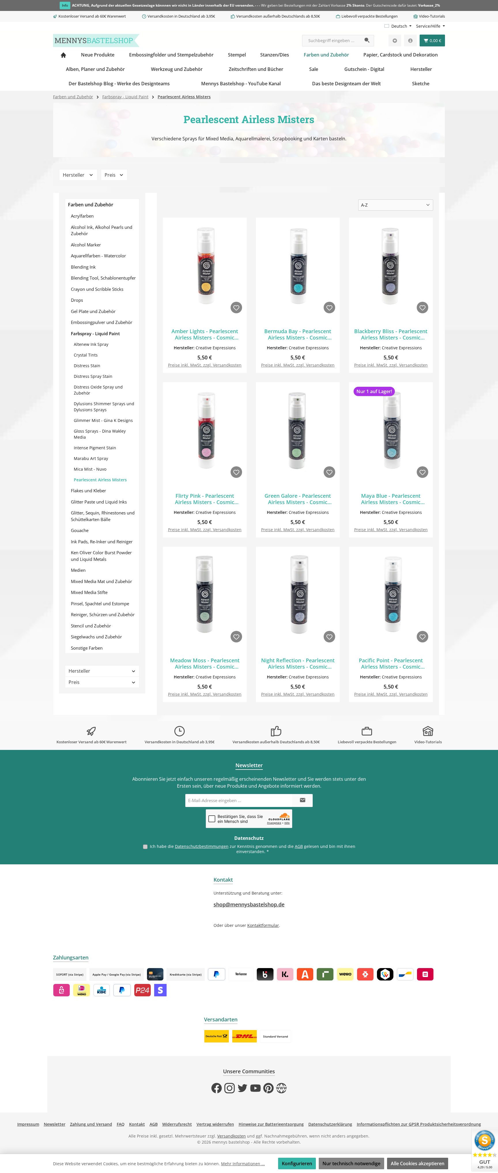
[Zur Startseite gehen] (96, 40)
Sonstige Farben (87, 648)
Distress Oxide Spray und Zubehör (98, 390)
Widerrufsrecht (177, 1124)
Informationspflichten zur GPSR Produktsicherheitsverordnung (419, 1124)
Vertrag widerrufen (215, 1124)
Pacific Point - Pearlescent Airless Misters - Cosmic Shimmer (391, 663)
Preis (111, 175)
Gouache (79, 530)
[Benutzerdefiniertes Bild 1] (216, 1036)
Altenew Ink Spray (91, 344)
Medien (78, 570)
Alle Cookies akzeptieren (417, 1163)
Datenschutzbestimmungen (202, 846)
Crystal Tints (86, 355)
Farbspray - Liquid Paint (95, 333)
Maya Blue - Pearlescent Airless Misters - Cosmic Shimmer (390, 499)
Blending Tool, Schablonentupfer (103, 278)
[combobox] (331, 40)
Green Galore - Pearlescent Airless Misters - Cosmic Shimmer (298, 499)
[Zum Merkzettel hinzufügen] (236, 307)
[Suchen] (367, 40)
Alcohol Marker (86, 245)
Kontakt (137, 1124)
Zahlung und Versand (91, 1124)
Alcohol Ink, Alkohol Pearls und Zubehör (101, 230)
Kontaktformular (263, 925)
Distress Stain (87, 365)
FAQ (120, 1124)
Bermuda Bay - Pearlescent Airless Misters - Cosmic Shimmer (297, 334)
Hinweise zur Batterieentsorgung (271, 1124)
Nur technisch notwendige (351, 1163)
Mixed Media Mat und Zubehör (101, 581)
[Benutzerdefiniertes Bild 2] (244, 1036)
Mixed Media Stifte (89, 592)
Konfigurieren (297, 1163)
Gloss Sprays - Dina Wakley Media (100, 434)
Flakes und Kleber (88, 490)
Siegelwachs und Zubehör (96, 637)
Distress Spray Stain (93, 376)
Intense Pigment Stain (95, 447)
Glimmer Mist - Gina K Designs (103, 420)
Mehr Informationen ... (243, 1163)
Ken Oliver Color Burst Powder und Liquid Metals (101, 556)
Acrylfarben (82, 216)
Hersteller (74, 175)
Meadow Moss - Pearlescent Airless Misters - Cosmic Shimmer (204, 663)
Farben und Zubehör (90, 204)
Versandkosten (231, 1136)
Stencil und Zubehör (91, 626)
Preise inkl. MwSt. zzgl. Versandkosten (205, 365)
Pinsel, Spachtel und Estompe (100, 603)
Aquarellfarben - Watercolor (98, 256)
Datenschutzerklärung (330, 1124)
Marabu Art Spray (91, 458)
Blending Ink (83, 267)
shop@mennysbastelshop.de (249, 904)
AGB (299, 846)
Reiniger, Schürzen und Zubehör (103, 614)
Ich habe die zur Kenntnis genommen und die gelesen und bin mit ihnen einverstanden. (252, 849)
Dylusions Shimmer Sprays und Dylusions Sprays (104, 406)
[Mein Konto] (410, 40)
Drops (77, 300)
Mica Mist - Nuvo (90, 469)
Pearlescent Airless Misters (100, 479)
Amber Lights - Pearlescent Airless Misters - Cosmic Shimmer (204, 334)
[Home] (63, 55)
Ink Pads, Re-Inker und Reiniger (102, 541)
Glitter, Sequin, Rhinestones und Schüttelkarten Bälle (103, 516)
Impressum (28, 1124)
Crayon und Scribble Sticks (97, 289)
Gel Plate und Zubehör (93, 311)
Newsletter (54, 1124)
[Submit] (303, 800)
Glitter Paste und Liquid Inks (99, 502)
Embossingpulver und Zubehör (101, 322)
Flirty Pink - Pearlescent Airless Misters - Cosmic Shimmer (204, 499)
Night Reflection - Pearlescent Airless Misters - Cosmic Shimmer (298, 663)
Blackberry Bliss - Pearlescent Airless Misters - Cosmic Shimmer (390, 334)
